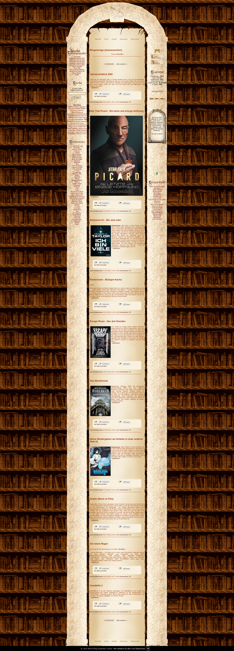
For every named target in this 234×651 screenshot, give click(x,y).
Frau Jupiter (157, 198)
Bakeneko (157, 188)
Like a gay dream (157, 211)
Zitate (77, 224)
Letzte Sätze (157, 209)
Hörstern (157, 203)
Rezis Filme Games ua (77, 71)
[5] (113, 64)
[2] (107, 64)
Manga (77, 178)
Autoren (77, 151)
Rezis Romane (77, 66)
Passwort (77, 185)
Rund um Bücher (77, 200)
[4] (111, 64)
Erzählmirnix (157, 196)
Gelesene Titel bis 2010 (77, 58)
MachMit (77, 177)
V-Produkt (77, 216)
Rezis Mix (77, 68)
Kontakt (114, 39)
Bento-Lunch (157, 191)
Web (77, 211)
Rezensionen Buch (77, 191)
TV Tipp (77, 206)
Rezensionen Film (77, 195)
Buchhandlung (77, 165)
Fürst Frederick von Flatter (157, 199)
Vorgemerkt (77, 209)
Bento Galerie (77, 156)
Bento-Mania (157, 190)
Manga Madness (157, 212)
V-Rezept (77, 218)
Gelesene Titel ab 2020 (77, 63)
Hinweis (107, 596)
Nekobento (157, 217)
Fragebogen (77, 172)
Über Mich (77, 57)
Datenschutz (135, 39)
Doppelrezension (77, 167)
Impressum (123, 39)
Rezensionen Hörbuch (77, 196)
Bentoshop (157, 193)
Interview (77, 161)
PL (130, 102)
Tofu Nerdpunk (157, 219)
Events (77, 170)
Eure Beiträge (77, 169)
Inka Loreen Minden (157, 204)
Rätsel (77, 190)
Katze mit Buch (157, 206)
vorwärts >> (123, 64)
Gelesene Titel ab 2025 (77, 65)
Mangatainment (77, 180)
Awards (77, 152)
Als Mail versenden (100, 96)
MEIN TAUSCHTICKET (157, 186)
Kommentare (124, 102)
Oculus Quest (77, 183)
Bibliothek (77, 162)
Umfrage (77, 208)
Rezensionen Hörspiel (77, 198)
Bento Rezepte (77, 157)
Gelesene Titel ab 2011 (77, 60)
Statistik (77, 205)
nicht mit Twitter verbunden (120, 94)
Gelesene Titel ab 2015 (77, 61)
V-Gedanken (77, 213)
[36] (118, 64)
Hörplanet (157, 201)
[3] (109, 64)
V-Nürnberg (77, 214)
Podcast (77, 187)
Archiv (106, 39)
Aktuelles (77, 148)
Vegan (77, 74)
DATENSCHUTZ (157, 91)
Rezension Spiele (77, 203)
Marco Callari (157, 214)
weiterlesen (95, 87)
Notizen (77, 182)
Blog (77, 164)
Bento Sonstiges (77, 159)
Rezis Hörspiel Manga (77, 70)
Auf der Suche (77, 149)
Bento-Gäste (77, 154)
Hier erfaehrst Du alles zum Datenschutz (129, 649)
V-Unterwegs (77, 219)
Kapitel (77, 175)
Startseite (98, 39)
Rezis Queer (77, 73)
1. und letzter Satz (77, 146)
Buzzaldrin (157, 194)
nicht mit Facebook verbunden (95, 94)
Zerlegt (77, 222)
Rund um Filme (77, 201)
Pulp (77, 188)
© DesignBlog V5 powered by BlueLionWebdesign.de (85, 646)
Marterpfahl (157, 216)
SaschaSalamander (96, 102)
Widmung (77, 221)
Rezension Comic (77, 193)
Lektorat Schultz (157, 207)
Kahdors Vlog (77, 174)
